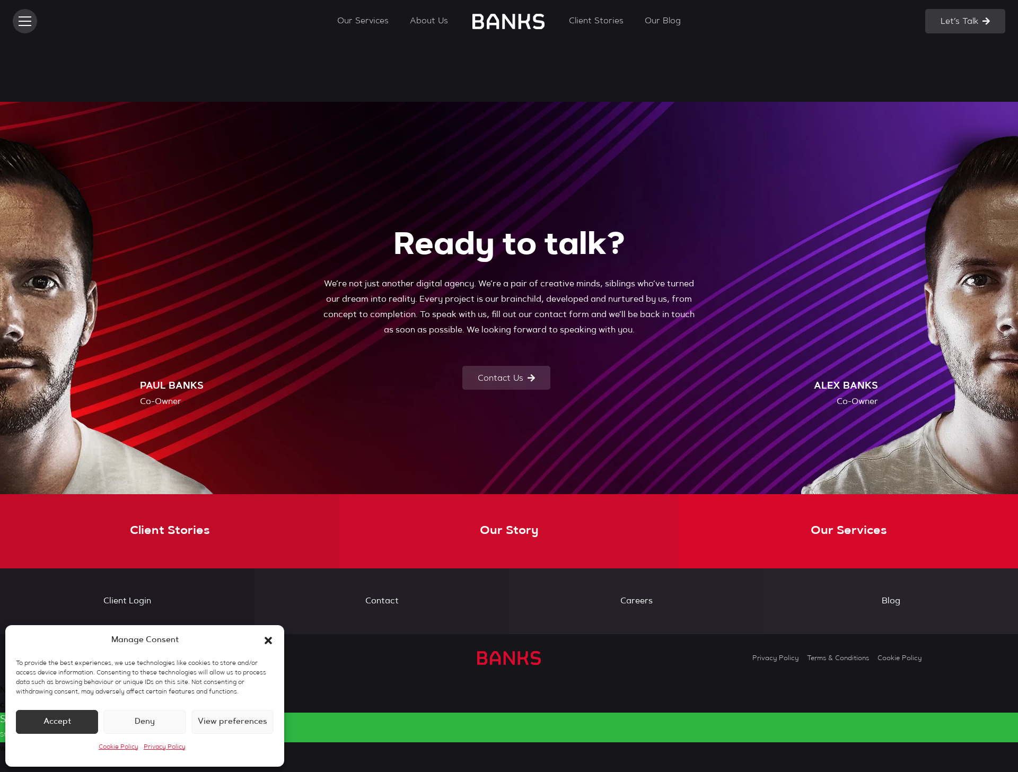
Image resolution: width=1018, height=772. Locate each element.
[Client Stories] (169, 531)
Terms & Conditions (838, 658)
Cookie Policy (118, 747)
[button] (268, 640)
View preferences (232, 722)
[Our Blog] (890, 601)
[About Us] (509, 531)
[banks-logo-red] (508, 21)
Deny (145, 722)
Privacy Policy (165, 747)
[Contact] (381, 601)
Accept (57, 722)
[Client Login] (127, 601)
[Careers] (636, 601)
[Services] (848, 531)
